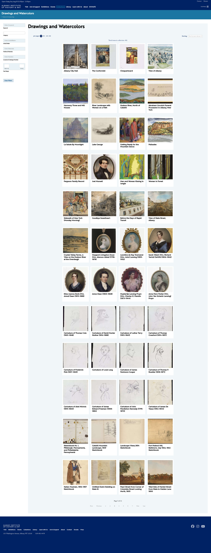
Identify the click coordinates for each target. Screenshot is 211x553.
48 (41, 36)
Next (137, 506)
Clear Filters (8, 80)
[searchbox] (14, 33)
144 (47, 36)
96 (44, 36)
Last (144, 506)
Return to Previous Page (8, 17)
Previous (99, 506)
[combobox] (14, 33)
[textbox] (195, 36)
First (91, 506)
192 (50, 36)
